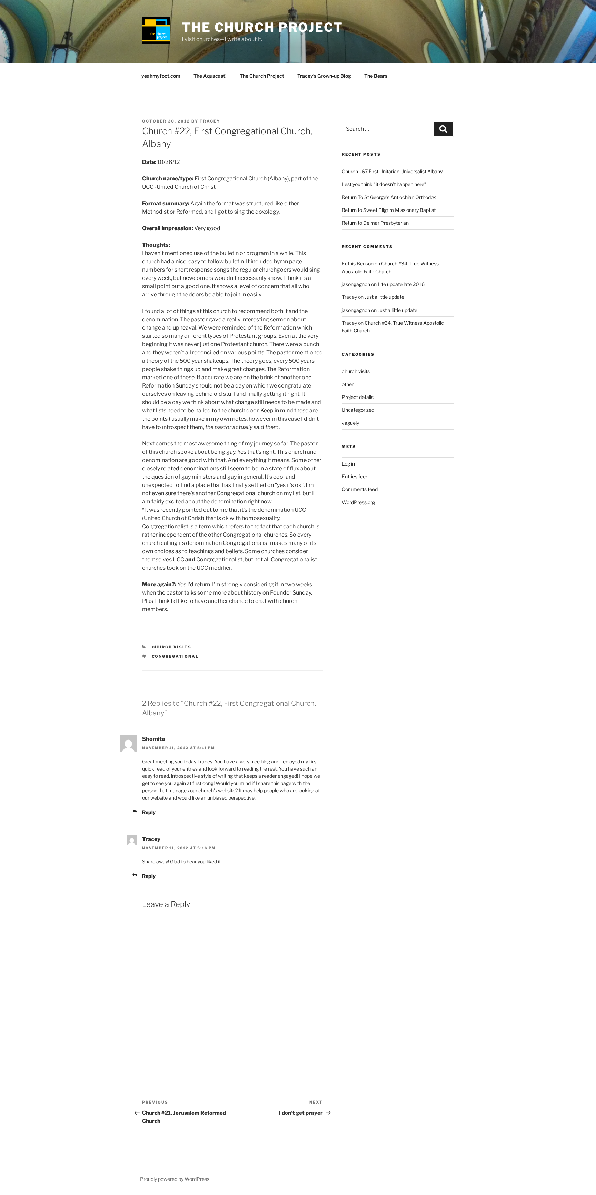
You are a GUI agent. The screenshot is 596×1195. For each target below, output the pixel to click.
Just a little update (384, 297)
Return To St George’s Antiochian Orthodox (389, 197)
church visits (172, 647)
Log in (348, 464)
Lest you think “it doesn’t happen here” (384, 184)
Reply (149, 812)
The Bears (375, 76)
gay (230, 452)
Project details (358, 397)
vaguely (350, 423)
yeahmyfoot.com (160, 76)
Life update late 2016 (401, 284)
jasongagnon (356, 284)
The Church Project (262, 27)
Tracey (210, 121)
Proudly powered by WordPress (174, 1179)
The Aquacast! (210, 76)
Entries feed (355, 476)
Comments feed (360, 489)
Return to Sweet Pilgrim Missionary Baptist (389, 210)
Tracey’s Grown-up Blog (324, 76)
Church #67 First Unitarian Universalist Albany (392, 171)
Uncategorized (358, 410)
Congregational (175, 656)
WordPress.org (358, 502)
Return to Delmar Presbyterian (375, 223)
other (348, 384)
